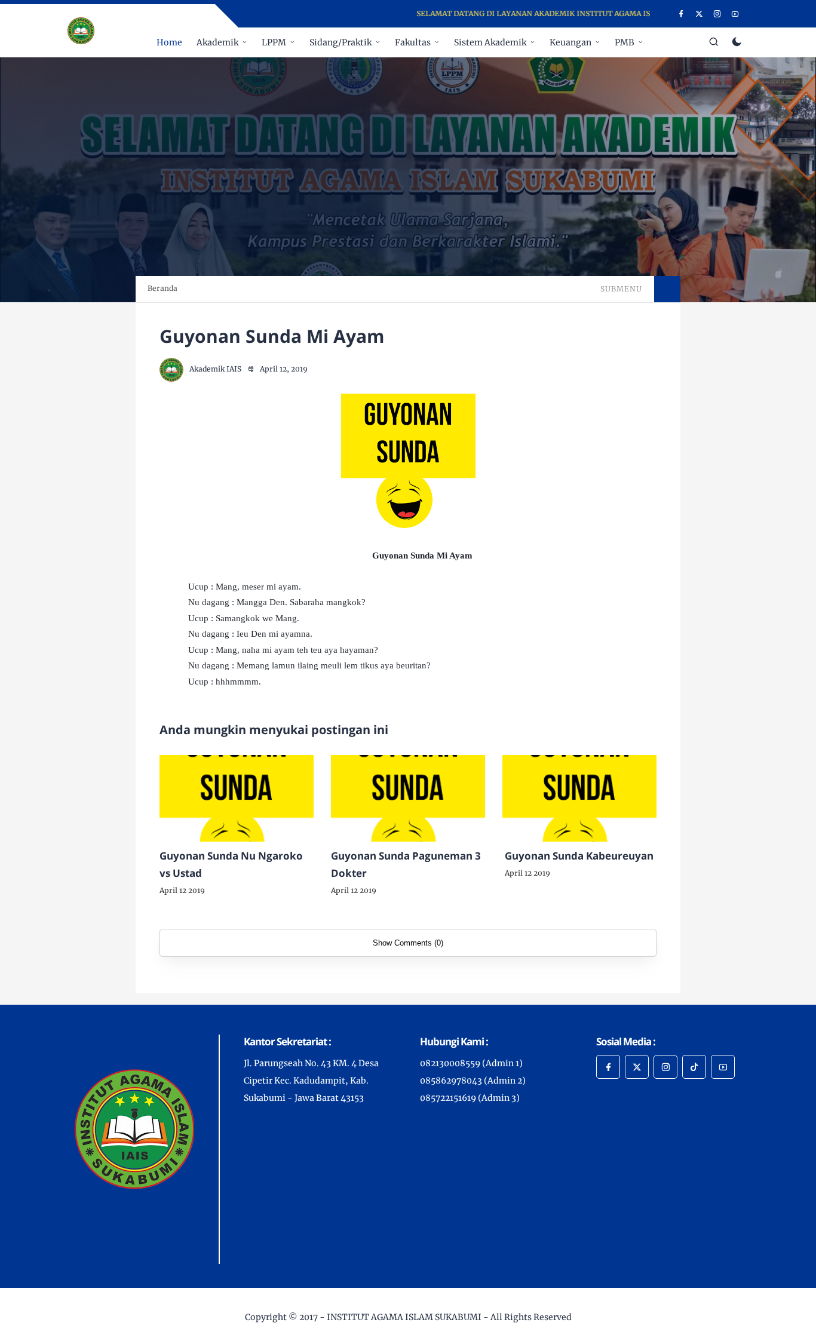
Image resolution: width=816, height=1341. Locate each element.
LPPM (274, 42)
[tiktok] (694, 1067)
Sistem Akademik (490, 42)
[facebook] (681, 14)
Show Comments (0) (408, 942)
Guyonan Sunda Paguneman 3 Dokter (406, 864)
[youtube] (735, 14)
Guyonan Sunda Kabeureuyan (579, 856)
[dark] (737, 42)
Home (169, 42)
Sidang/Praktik (340, 42)
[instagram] (717, 14)
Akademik (217, 42)
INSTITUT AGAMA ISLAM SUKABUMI (404, 1317)
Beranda (162, 288)
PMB (624, 42)
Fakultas (413, 42)
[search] (713, 42)
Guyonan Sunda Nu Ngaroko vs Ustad (231, 864)
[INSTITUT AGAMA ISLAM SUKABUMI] (81, 29)
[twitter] (699, 14)
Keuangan (570, 42)
